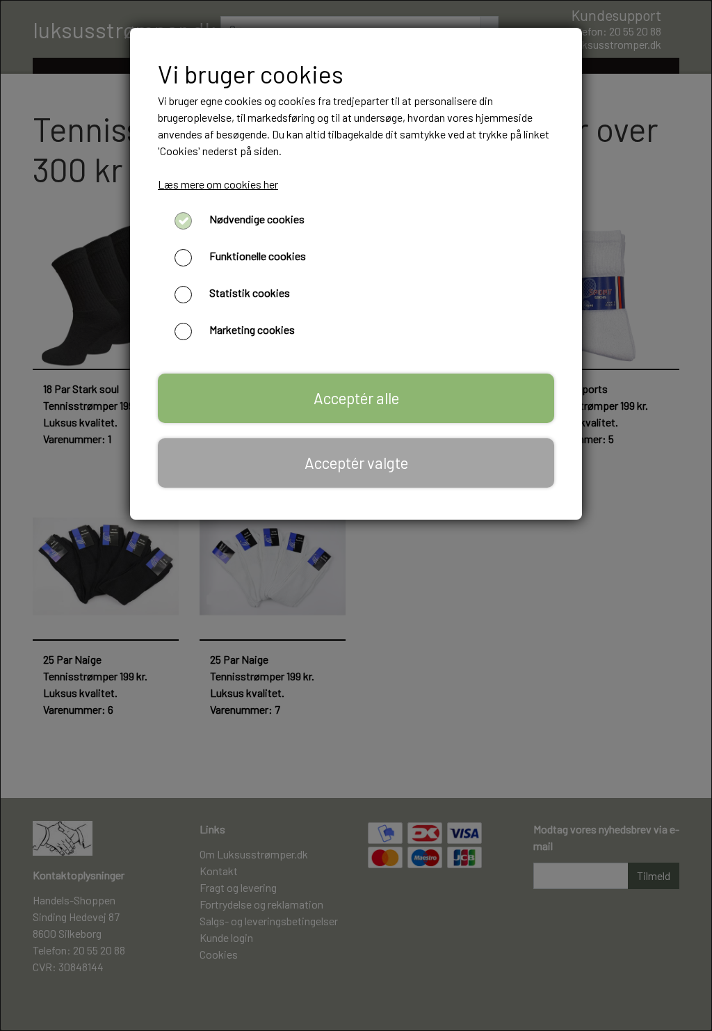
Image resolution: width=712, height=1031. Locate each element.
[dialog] (356, 515)
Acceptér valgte (356, 463)
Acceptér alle (356, 398)
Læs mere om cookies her (218, 184)
